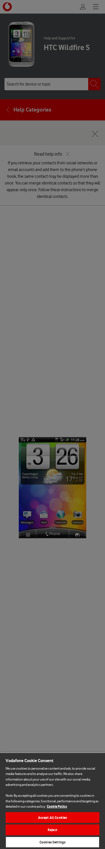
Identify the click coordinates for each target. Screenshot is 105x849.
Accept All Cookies (52, 817)
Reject (52, 830)
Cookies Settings (52, 842)
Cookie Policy (57, 806)
